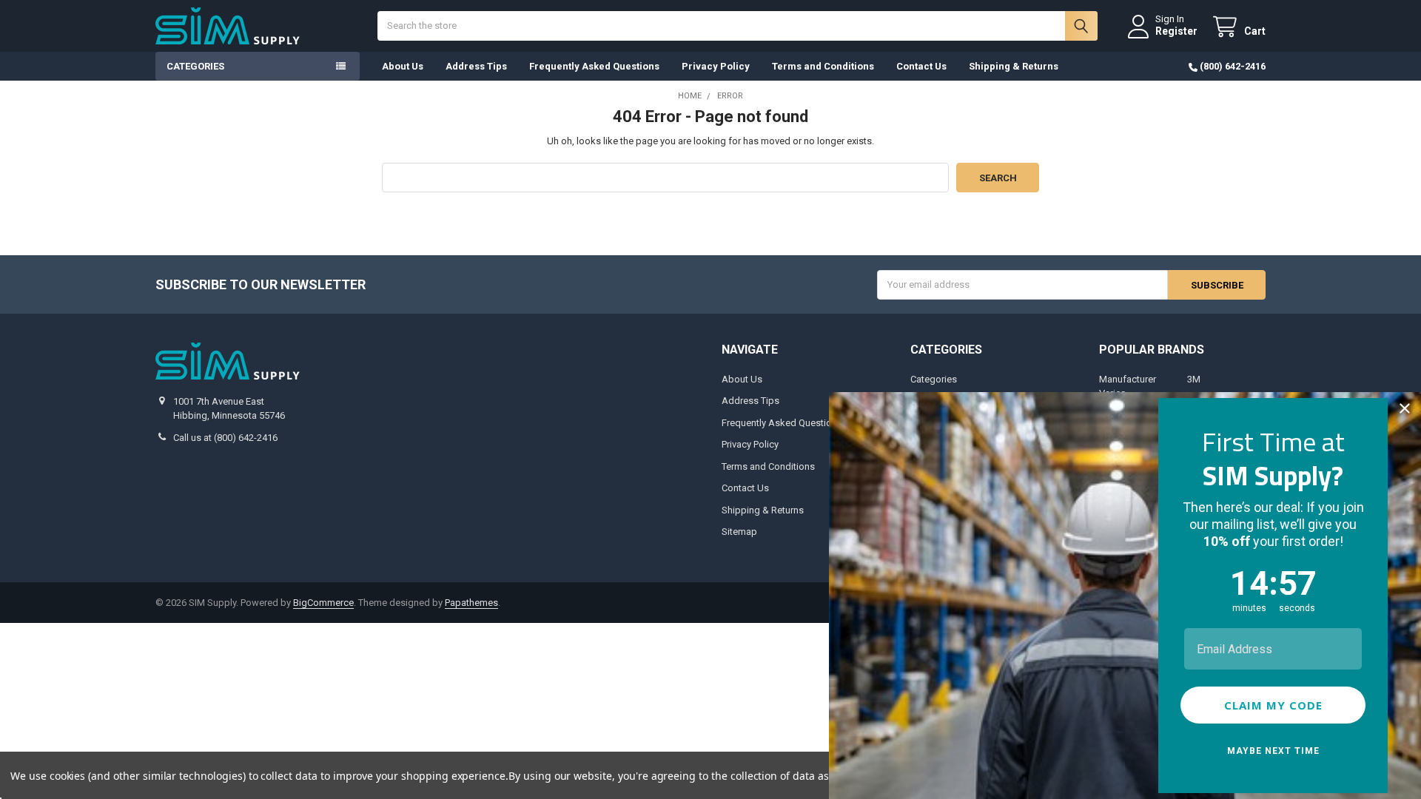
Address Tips (476, 66)
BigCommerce (323, 602)
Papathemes (471, 602)
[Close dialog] (1404, 408)
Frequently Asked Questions (594, 66)
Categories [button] (195, 66)
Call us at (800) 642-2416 (225, 437)
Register (1176, 31)
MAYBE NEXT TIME (1273, 751)
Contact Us (921, 66)
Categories (933, 379)
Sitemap (739, 531)
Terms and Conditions (823, 66)
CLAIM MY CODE (1273, 705)
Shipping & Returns (1013, 66)
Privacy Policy (716, 66)
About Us (402, 66)
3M (1193, 379)
